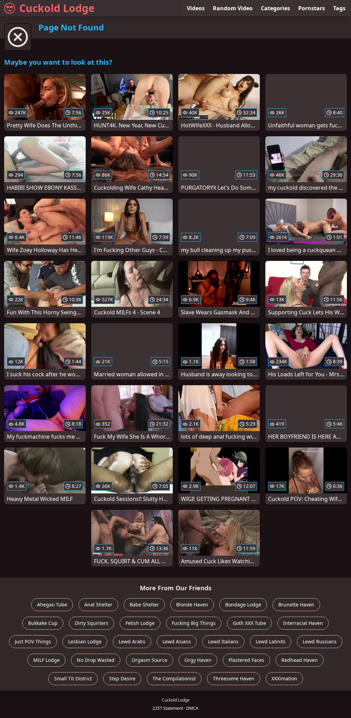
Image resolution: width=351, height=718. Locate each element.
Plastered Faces (246, 660)
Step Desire (122, 678)
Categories (275, 8)
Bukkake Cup (43, 623)
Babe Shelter (144, 604)
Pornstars (311, 8)
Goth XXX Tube (249, 623)
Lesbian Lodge (84, 641)
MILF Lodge (46, 660)
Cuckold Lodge (57, 8)
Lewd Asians (176, 641)
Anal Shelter (98, 604)
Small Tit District (73, 678)
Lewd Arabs (132, 641)
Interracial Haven (303, 623)
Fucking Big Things (194, 623)
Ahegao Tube (52, 604)
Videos (196, 8)
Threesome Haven (233, 678)
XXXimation (284, 678)
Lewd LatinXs (271, 641)
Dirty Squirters (91, 623)
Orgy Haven (197, 660)
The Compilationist (174, 678)
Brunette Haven (296, 604)
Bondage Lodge (243, 604)
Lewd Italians (223, 641)
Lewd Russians (320, 641)
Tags (339, 8)
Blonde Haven (192, 604)
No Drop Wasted (95, 660)
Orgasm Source (149, 660)
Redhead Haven (299, 660)
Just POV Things (33, 641)
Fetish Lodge (140, 623)
